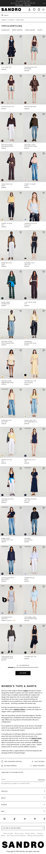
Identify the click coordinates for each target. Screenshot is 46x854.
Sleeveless (5, 30)
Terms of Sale (8, 833)
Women (4, 20)
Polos (40, 30)
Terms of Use (19, 833)
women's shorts (19, 709)
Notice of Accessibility (35, 835)
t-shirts (25, 691)
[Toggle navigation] (43, 9)
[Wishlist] (20, 36)
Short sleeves (17, 30)
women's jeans (36, 738)
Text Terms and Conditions (16, 835)
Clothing (11, 20)
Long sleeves (30, 30)
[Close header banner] (44, 3)
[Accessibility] (4, 600)
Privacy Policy (30, 833)
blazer (36, 740)
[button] (29, 9)
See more (23, 673)
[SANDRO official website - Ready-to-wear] (11, 9)
